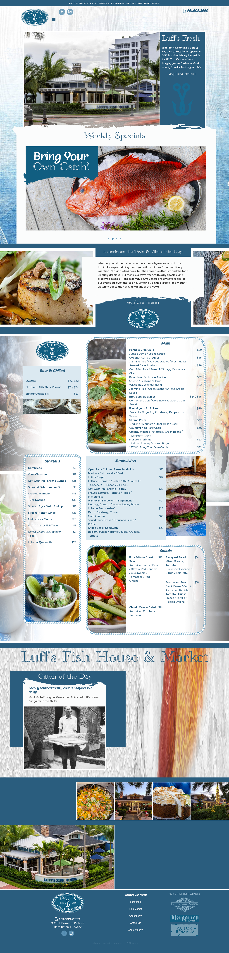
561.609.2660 (197, 10)
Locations (135, 902)
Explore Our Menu (135, 895)
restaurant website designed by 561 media (114, 943)
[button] (108, 238)
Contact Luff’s (135, 930)
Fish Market (135, 909)
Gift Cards (135, 923)
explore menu (182, 74)
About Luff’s (135, 916)
